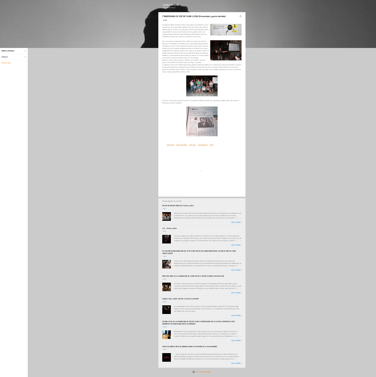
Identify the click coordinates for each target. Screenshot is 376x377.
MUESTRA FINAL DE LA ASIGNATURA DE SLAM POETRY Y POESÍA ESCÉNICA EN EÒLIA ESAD (193, 276)
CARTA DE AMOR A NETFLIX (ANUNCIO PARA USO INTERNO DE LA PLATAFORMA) (189, 347)
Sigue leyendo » (236, 222)
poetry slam (170, 145)
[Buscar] (244, 5)
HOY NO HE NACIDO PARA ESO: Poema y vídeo (178, 206)
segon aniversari (202, 145)
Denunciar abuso (6, 63)
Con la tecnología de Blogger (203, 372)
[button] (240, 16)
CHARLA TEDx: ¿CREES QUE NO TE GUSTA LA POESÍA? (180, 299)
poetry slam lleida (182, 145)
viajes (211, 145)
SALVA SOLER (171, 4)
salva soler (192, 145)
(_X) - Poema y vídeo (169, 228)
